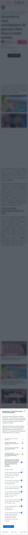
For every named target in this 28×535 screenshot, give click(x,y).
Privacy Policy (22, 532)
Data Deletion (5, 532)
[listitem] (14, 439)
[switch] (22, 443)
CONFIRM (8, 526)
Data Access (14, 532)
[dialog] (14, 471)
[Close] (24, 411)
